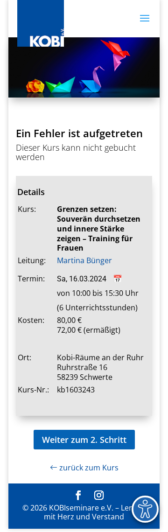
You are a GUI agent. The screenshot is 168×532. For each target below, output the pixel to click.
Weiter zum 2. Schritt (84, 439)
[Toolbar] (145, 509)
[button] (144, 24)
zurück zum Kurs (88, 467)
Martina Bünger (84, 260)
